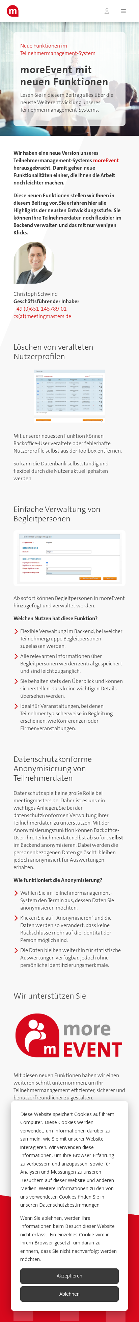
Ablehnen (69, 1294)
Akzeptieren (69, 1275)
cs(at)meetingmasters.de (42, 316)
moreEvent (106, 160)
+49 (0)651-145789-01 (40, 308)
